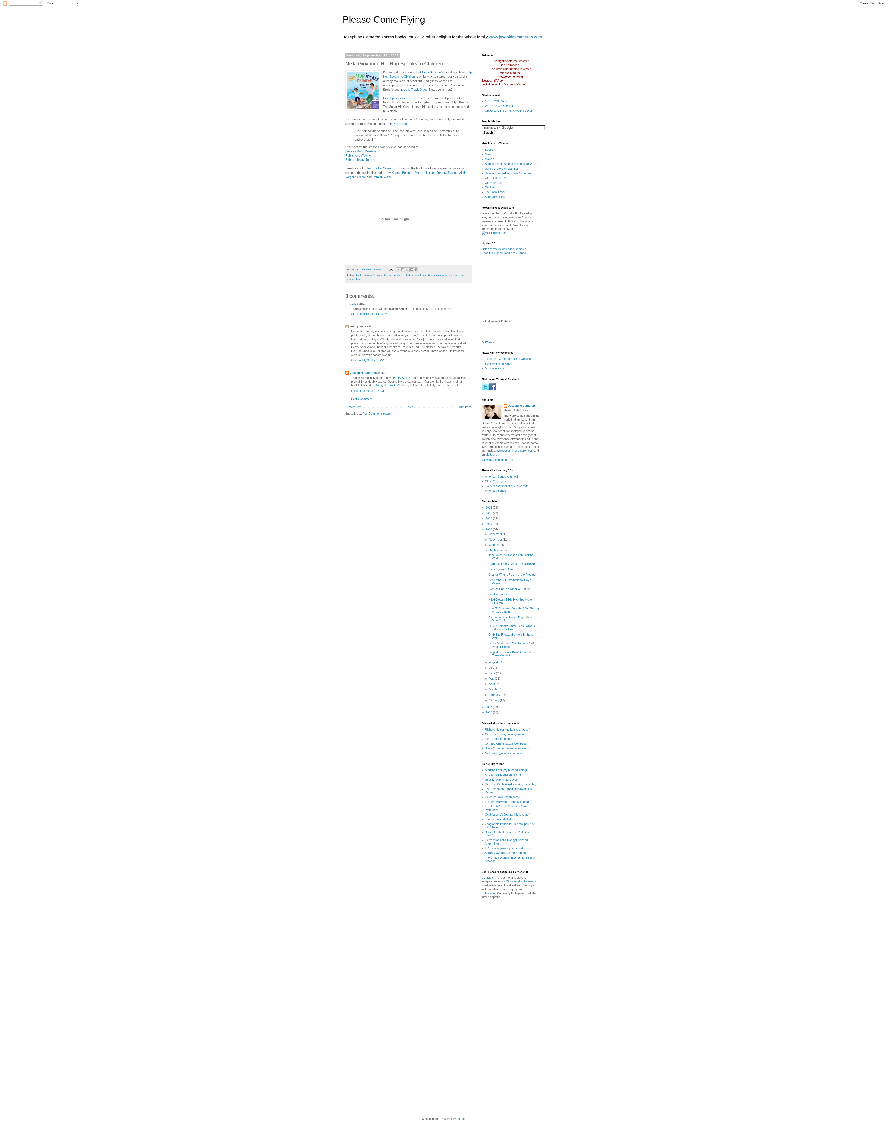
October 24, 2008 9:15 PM (367, 360)
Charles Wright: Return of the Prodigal (512, 574)
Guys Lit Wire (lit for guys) (501, 779)
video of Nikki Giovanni (379, 168)
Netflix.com (488, 893)
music (437, 275)
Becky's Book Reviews (360, 151)
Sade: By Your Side (500, 569)
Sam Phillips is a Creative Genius (509, 589)
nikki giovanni (449, 275)
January (494, 700)
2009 (489, 523)
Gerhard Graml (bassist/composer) (506, 743)
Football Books (497, 594)
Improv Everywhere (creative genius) (508, 802)
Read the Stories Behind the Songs (504, 253)
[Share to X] (407, 269)
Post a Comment (361, 399)
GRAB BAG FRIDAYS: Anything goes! (508, 110)
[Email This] (398, 269)
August (493, 662)
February (495, 694)
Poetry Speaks (402, 378)
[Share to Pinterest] (416, 269)
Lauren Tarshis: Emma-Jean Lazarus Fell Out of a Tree (511, 627)
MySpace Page (494, 368)
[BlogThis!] (403, 269)
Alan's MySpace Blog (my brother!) (506, 853)
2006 (489, 712)
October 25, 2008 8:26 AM (367, 390)
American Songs (495, 490)
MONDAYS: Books (496, 101)
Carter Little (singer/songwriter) (504, 734)
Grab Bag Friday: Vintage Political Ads (512, 564)
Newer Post (354, 407)
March (493, 689)
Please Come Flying (384, 19)
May (492, 678)
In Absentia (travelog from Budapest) (508, 848)
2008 (489, 529)
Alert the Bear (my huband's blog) (506, 770)
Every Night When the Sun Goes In (507, 486)
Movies (489, 159)
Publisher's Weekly (358, 155)
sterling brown (355, 279)
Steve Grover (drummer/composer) (507, 748)
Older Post (464, 407)
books (359, 275)
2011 (489, 513)
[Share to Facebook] (411, 269)
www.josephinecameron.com (515, 37)
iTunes (489, 342)
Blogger (461, 1119)
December (496, 534)
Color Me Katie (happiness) (502, 797)
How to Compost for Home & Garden (508, 173)
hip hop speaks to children (398, 275)
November (496, 539)
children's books (373, 275)
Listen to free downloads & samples (504, 249)
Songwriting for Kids (497, 363)
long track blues (424, 275)
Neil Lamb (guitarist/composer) (504, 753)
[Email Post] (391, 269)
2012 (489, 507)
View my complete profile (497, 460)
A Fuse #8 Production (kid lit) (503, 774)
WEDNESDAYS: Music (499, 106)
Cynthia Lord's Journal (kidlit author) (507, 814)
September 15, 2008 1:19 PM (369, 314)
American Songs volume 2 (501, 476)
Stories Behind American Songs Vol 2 (508, 163)
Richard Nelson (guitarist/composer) (507, 729)
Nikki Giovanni (431, 72)
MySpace (491, 454)
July (492, 667)
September (496, 550)
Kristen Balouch (402, 172)
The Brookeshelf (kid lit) (500, 819)
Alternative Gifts (495, 197)
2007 (489, 707)
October (494, 545)
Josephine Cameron (363, 372)
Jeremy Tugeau (447, 172)
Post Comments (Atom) (377, 413)
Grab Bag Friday (495, 178)
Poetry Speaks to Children (391, 385)
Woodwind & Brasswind (521, 881)
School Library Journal (360, 159)
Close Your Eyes (495, 481)
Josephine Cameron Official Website (508, 359)
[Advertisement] (535, 923)
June (492, 673)
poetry (462, 275)
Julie (353, 303)
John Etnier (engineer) (499, 739)
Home (409, 407)
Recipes (490, 187)
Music (488, 154)
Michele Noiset (425, 172)
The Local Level (495, 192)
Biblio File (400, 124)
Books (489, 149)
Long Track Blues (415, 89)
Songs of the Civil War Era (501, 168)
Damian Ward (382, 177)
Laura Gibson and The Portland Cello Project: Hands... (511, 645)
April (492, 684)
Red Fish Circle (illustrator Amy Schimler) (510, 784)
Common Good (494, 182)
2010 (489, 518)
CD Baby (487, 877)
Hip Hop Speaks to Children (401, 98)
